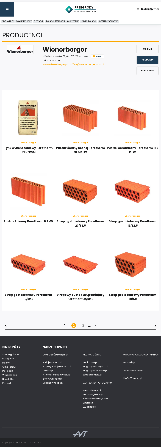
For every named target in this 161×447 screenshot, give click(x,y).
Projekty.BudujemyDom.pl (57, 366)
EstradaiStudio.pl (92, 374)
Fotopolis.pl (129, 362)
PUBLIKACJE (147, 70)
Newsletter (8, 379)
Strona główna (10, 354)
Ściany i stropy (24, 21)
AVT (18, 442)
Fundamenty (8, 21)
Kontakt (6, 383)
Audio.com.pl (90, 362)
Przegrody (8, 358)
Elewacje (38, 21)
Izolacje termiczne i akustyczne (62, 21)
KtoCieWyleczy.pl (132, 378)
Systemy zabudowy (108, 21)
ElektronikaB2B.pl (92, 390)
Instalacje (7, 370)
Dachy (6, 362)
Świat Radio (89, 406)
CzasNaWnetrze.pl (53, 382)
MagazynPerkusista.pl (95, 370)
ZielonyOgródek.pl (52, 378)
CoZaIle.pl (48, 370)
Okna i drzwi (9, 366)
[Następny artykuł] (155, 325)
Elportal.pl (88, 402)
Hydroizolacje (88, 21)
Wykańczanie (9, 375)
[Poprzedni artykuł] (5, 325)
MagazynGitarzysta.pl (95, 366)
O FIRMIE (147, 48)
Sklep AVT (35, 442)
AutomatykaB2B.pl (93, 394)
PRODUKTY (148, 59)
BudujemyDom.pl (52, 362)
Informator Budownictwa (56, 374)
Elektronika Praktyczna (95, 398)
